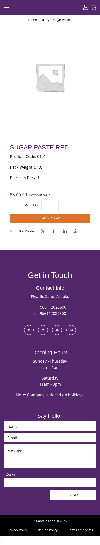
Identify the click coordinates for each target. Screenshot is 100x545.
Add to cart (52, 218)
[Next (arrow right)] (2, 543)
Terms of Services (80, 530)
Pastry (45, 19)
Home (32, 19)
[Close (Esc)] (0, 539)
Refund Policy (48, 530)
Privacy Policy (17, 530)
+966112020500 (51, 307)
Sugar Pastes (62, 19)
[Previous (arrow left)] (0, 543)
